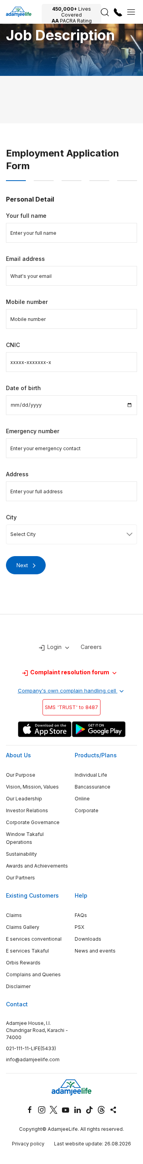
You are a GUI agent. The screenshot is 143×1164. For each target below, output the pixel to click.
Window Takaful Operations (25, 838)
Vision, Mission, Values (32, 787)
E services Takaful (27, 951)
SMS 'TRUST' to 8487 (71, 707)
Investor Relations (27, 810)
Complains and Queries (33, 974)
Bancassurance (92, 787)
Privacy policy (28, 1144)
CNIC (13, 344)
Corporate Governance (33, 822)
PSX (79, 927)
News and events (95, 951)
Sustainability (21, 854)
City (11, 517)
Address (17, 474)
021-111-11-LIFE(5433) (31, 1048)
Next (22, 565)
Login (54, 646)
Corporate (87, 810)
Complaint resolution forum (69, 672)
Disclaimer (18, 986)
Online (82, 799)
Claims (14, 915)
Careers (91, 646)
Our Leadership (24, 799)
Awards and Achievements (37, 866)
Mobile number (27, 301)
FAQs (81, 915)
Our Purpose (20, 775)
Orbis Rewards (23, 963)
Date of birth (23, 388)
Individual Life (91, 775)
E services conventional (34, 939)
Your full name (26, 215)
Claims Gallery (22, 927)
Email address (25, 258)
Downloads (88, 939)
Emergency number (32, 431)
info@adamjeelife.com (33, 1059)
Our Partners (20, 878)
